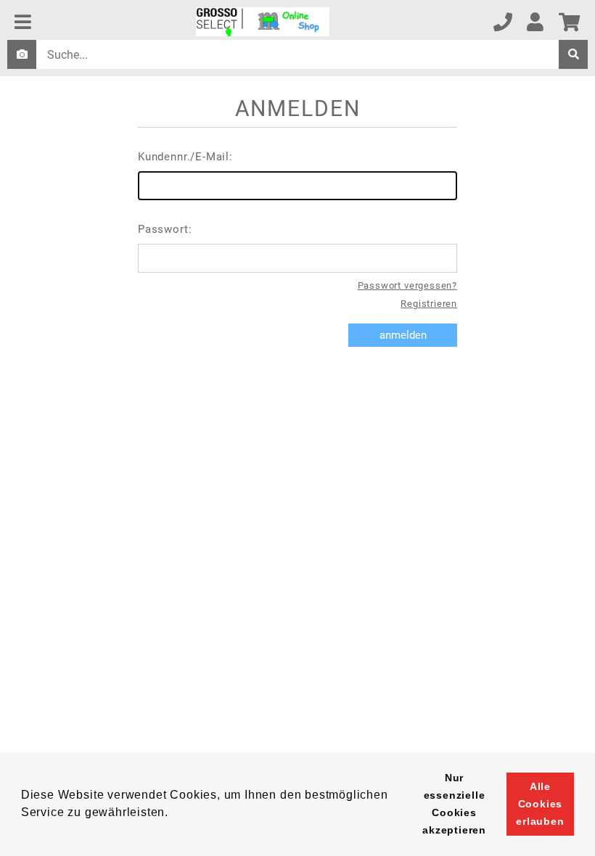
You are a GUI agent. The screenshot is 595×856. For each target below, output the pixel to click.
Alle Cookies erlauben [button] (540, 804)
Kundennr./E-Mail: (185, 156)
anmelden (403, 335)
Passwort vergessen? (407, 285)
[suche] (573, 54)
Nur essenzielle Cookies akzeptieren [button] (454, 804)
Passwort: (165, 229)
